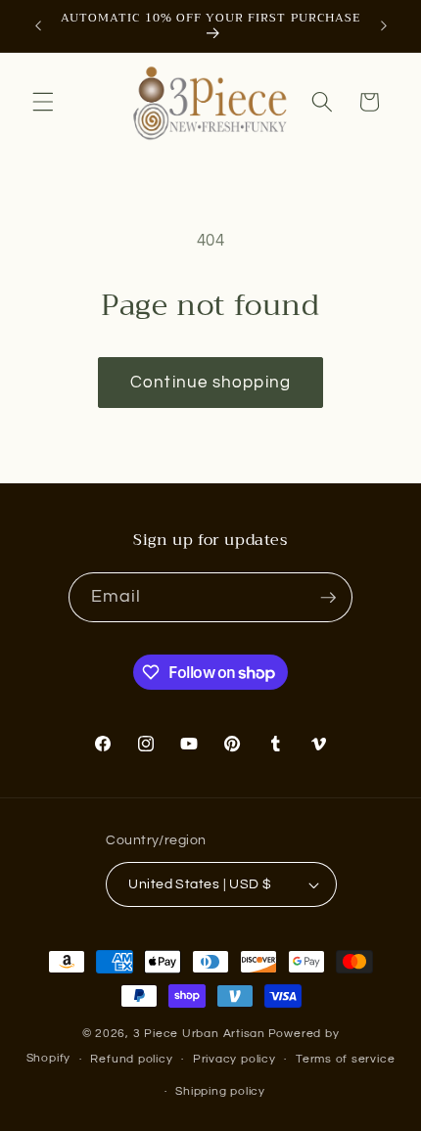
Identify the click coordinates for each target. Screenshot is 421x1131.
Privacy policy (234, 1059)
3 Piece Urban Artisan (199, 1033)
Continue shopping (210, 382)
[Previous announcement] (38, 26)
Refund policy (131, 1059)
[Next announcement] (383, 26)
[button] (43, 101)
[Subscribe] (327, 597)
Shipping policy (220, 1091)
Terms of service (345, 1059)
